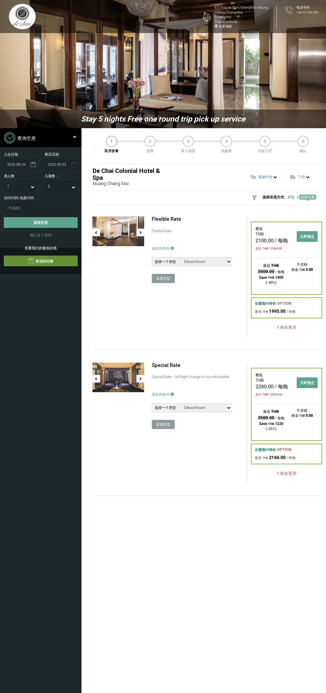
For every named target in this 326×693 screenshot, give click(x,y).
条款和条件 (161, 248)
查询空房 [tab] (26, 138)
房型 (291, 197)
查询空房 (41, 223)
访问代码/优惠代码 (19, 198)
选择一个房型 (165, 262)
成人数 (9, 176)
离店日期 (52, 154)
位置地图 (225, 26)
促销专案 (308, 197)
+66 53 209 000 (307, 12)
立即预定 (307, 236)
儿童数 (52, 176)
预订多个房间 (40, 235)
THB (301, 177)
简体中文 (265, 177)
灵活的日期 (44, 261)
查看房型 (163, 278)
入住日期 (11, 154)
